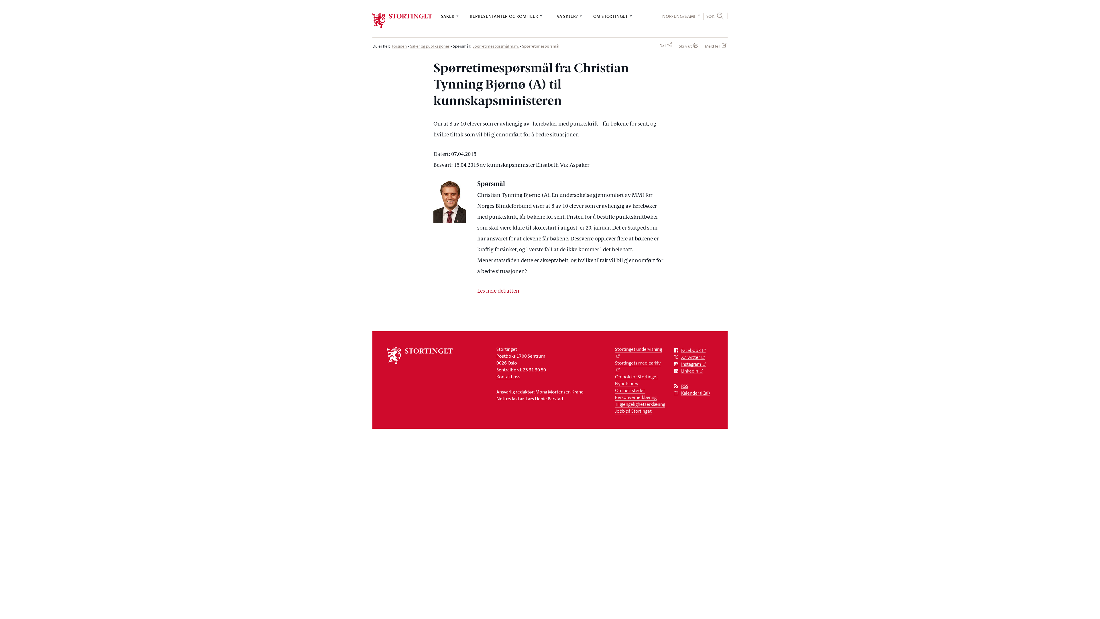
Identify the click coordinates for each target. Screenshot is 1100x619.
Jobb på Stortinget (633, 411)
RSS (684, 386)
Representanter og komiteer (504, 16)
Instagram (691, 364)
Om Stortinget (610, 16)
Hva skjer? (565, 16)
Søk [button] (710, 16)
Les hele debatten (498, 291)
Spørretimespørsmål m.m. (496, 46)
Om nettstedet (630, 390)
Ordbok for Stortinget (636, 376)
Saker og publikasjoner (429, 46)
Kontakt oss (508, 376)
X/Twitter (690, 357)
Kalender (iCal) (695, 393)
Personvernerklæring (636, 397)
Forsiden (399, 46)
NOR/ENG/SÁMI (679, 16)
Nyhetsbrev (626, 383)
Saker (448, 16)
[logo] (402, 20)
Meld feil (712, 46)
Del (662, 46)
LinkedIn (689, 371)
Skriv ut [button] (685, 46)
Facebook (691, 350)
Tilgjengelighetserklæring (640, 404)
